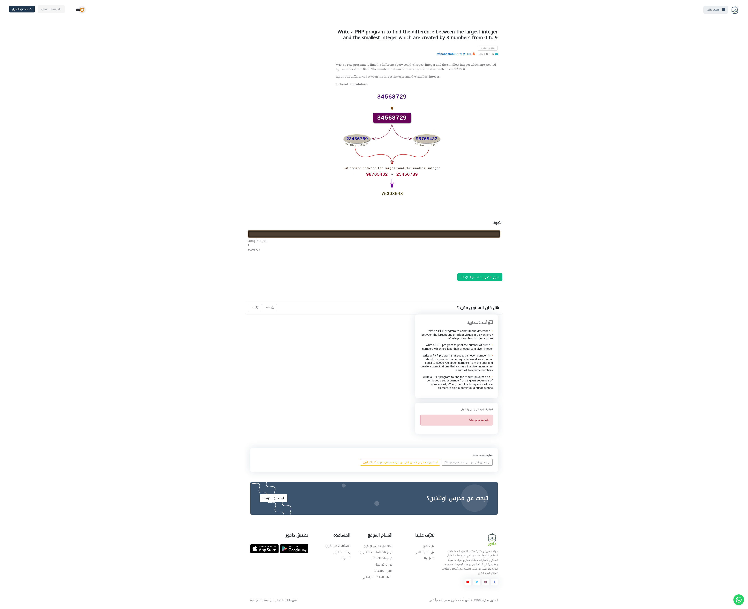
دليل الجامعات (383, 571)
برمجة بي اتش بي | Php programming (467, 462)
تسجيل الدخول (20, 9)
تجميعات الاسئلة (382, 558)
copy (487, 234)
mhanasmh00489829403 (454, 54)
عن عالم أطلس (425, 552)
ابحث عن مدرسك (273, 498)
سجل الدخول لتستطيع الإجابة (480, 277)
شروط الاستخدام (286, 600)
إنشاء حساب (49, 9)
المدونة (345, 558)
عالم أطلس (435, 600)
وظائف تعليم (341, 552)
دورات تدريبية (384, 564)
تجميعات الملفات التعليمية (376, 552)
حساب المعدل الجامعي (378, 577)
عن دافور (429, 546)
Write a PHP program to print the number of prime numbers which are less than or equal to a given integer (457, 347)
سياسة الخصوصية (261, 600)
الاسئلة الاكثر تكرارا (337, 546)
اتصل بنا (429, 558)
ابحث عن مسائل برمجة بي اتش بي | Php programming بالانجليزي (400, 462)
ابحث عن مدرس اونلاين (378, 546)
